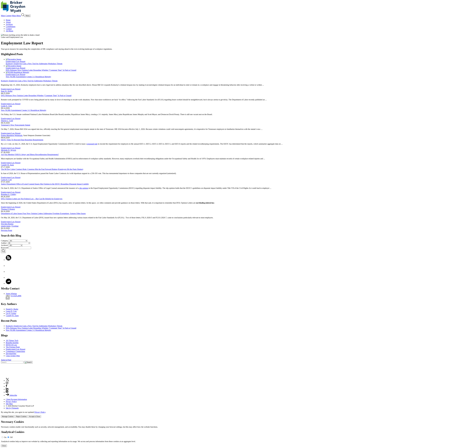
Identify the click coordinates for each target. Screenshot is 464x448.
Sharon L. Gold (7, 121)
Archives (9, 24)
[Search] (23, 16)
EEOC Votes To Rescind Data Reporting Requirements (22, 140)
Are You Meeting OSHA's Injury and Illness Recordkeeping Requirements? (30, 154)
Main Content (6, 16)
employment (5, 226)
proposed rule (92, 144)
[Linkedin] (7, 389)
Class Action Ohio (13, 356)
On (5, 437)
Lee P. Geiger (11, 313)
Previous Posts (6, 230)
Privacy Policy (11, 402)
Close (4, 446)
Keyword (4, 248)
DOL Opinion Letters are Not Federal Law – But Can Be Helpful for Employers (31, 199)
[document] (232, 433)
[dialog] (232, 414)
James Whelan (11, 294)
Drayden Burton (7, 224)
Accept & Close (34, 416)
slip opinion (83, 188)
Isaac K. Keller (6, 91)
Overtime (14, 226)
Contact (9, 29)
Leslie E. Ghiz (6, 106)
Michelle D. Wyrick (8, 150)
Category (4, 241)
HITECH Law (11, 345)
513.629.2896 (16, 296)
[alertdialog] (232, 433)
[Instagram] (7, 383)
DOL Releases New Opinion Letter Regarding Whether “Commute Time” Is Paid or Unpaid (36, 96)
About (8, 22)
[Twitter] (8, 272)
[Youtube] (7, 392)
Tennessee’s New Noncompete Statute (15, 125)
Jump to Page (6, 360)
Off (11, 437)
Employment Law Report (10, 89)
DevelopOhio (11, 354)
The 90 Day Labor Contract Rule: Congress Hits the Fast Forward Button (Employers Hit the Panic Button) (42, 169)
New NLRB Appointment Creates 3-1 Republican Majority (23, 110)
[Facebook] (8, 266)
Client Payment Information (16, 399)
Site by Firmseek (12, 408)
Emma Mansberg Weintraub (11, 135)
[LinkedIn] (8, 278)
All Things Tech (12, 340)
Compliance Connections (15, 351)
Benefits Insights (12, 343)
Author (3, 243)
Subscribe (13, 395)
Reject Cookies (21, 416)
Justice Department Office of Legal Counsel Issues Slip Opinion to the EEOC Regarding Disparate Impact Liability (45, 184)
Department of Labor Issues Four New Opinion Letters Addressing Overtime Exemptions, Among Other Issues (43, 213)
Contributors (10, 26)
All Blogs (9, 31)
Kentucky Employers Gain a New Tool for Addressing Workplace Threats (29, 81)
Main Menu (16, 16)
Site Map (9, 404)
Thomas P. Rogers (8, 209)
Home (8, 20)
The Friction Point (13, 347)
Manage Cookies (8, 416)
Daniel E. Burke (12, 309)
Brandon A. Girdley (8, 194)
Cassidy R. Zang (7, 165)
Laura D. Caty (6, 180)
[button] (8, 283)
